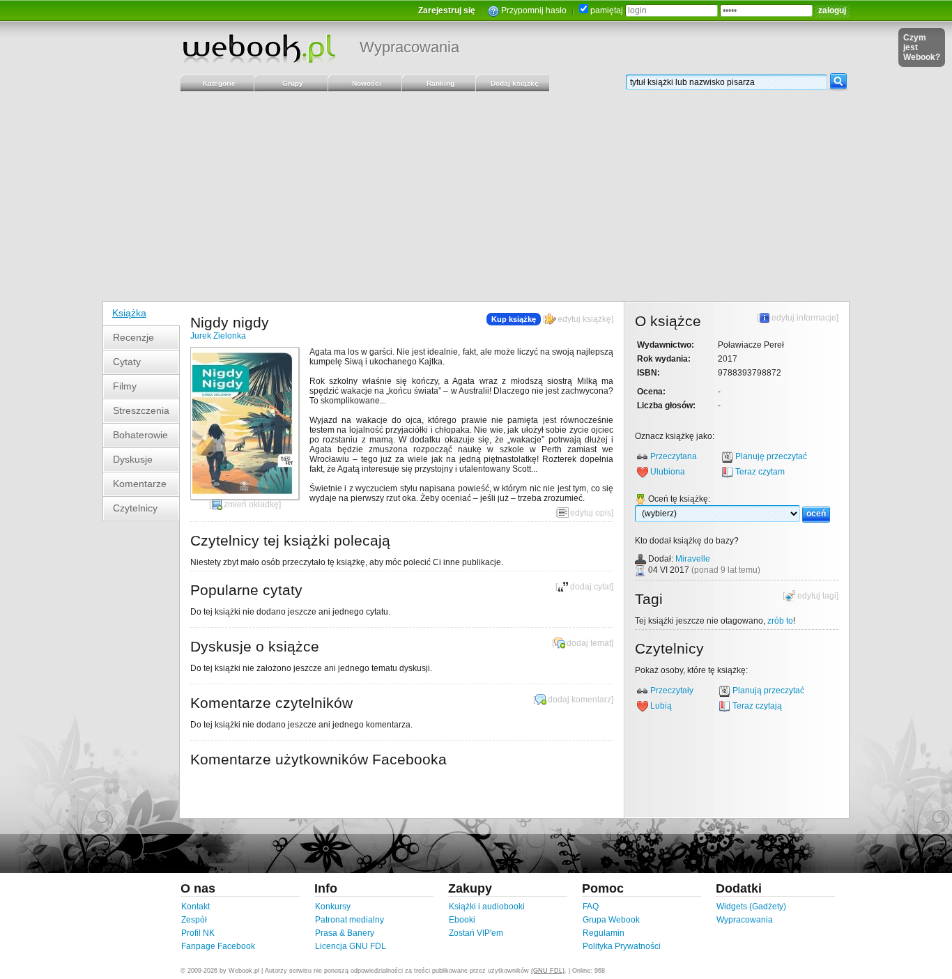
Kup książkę (513, 319)
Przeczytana (673, 456)
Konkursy (333, 906)
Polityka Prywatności (622, 946)
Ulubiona (667, 472)
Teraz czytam (760, 472)
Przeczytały (671, 690)
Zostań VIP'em (476, 933)
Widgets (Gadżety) (751, 906)
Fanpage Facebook (218, 946)
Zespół (194, 920)
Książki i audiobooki (487, 906)
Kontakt (195, 906)
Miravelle (692, 559)
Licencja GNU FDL (350, 946)
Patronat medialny (349, 920)
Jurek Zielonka (218, 336)
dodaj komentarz (579, 699)
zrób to (780, 621)
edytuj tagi (816, 596)
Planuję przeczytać (771, 456)
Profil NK (198, 933)
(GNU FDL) (548, 970)
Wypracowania (409, 47)
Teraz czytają (757, 706)
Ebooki (462, 920)
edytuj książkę (584, 319)
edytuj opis (590, 513)
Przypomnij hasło (534, 10)
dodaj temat (589, 643)
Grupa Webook (611, 920)
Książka (129, 312)
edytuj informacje (803, 318)
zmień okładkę (251, 504)
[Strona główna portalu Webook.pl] (258, 48)
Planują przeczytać (768, 690)
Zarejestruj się (446, 10)
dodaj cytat (590, 587)
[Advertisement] (476, 196)
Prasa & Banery (344, 933)
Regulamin (603, 933)
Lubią (661, 706)
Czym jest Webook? (921, 47)
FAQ (591, 906)
